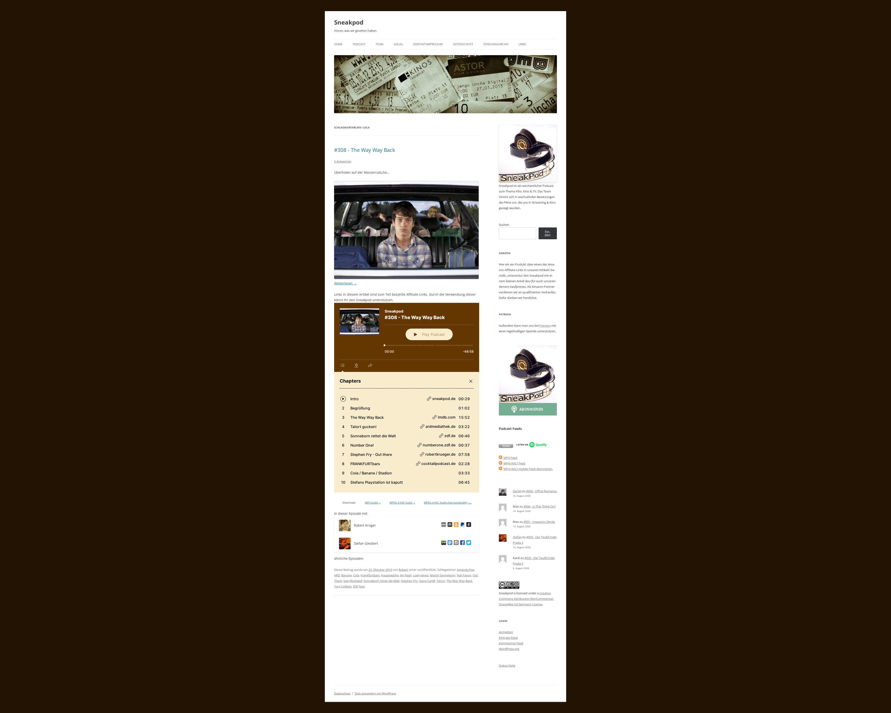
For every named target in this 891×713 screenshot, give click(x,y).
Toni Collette (343, 586)
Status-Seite (507, 665)
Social (398, 44)
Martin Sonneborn (442, 575)
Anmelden (506, 632)
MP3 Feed (510, 458)
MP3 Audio (373, 502)
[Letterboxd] (443, 543)
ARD (337, 575)
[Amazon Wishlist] (468, 525)
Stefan (517, 537)
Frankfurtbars (370, 575)
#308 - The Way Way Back (364, 149)
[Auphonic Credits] (449, 525)
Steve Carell (427, 581)
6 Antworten (342, 161)
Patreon (545, 325)
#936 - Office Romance (541, 491)
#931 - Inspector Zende (539, 522)
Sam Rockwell (352, 581)
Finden (548, 233)
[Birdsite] (468, 543)
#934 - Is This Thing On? (539, 506)
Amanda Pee (465, 570)
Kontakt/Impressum (428, 44)
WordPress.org (509, 649)
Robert (403, 570)
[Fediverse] (449, 543)
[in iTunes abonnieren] (506, 446)
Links (522, 44)
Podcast (359, 44)
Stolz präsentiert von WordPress (375, 693)
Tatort (440, 581)
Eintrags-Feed (508, 638)
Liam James (421, 575)
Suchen (504, 225)
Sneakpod (348, 22)
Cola (356, 575)
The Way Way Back (459, 581)
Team (379, 44)
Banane (346, 575)
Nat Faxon (464, 575)
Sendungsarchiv (495, 44)
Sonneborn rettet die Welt (382, 581)
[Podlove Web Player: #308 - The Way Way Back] (406, 397)
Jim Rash (406, 575)
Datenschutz (463, 44)
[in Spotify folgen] (532, 446)
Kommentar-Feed (511, 643)
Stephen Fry (409, 581)
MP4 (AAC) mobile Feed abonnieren (528, 469)
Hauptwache (390, 575)
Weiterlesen (345, 283)
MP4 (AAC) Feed (514, 463)
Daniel (517, 491)
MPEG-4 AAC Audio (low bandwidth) (447, 502)
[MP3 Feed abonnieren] (500, 458)
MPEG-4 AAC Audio (402, 502)
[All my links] (443, 525)
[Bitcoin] (455, 525)
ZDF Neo (359, 586)
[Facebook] (461, 543)
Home (338, 44)
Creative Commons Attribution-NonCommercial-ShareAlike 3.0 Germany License (526, 598)
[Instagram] (455, 543)
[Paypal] (461, 525)
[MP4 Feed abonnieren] (500, 463)
